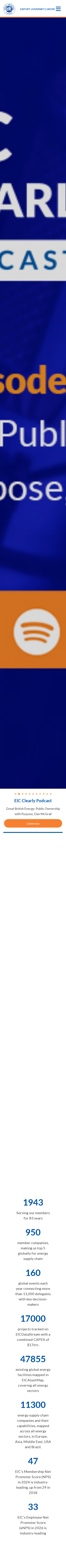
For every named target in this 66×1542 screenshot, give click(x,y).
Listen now (33, 823)
